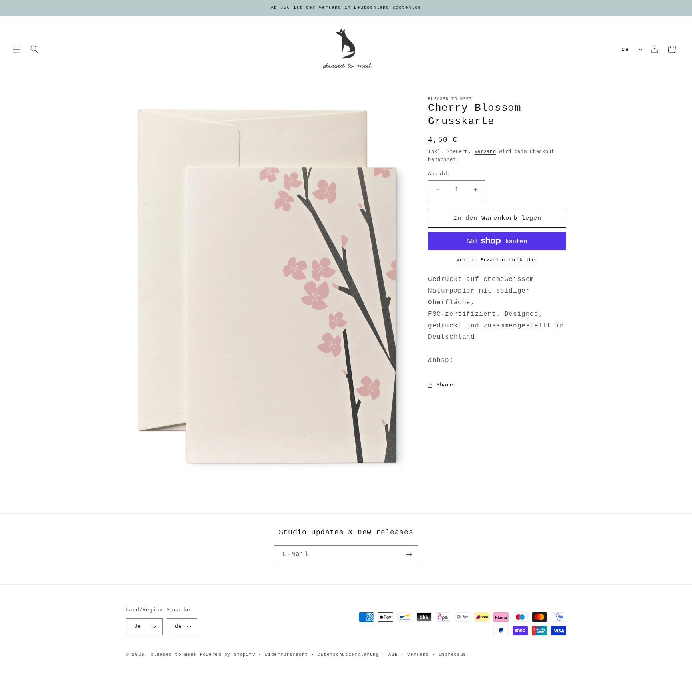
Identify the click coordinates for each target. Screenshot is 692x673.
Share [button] (444, 385)
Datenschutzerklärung (348, 654)
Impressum (452, 654)
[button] (17, 49)
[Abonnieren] (409, 554)
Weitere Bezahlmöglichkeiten (497, 260)
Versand (485, 152)
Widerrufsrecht (286, 654)
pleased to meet (174, 654)
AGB (393, 654)
